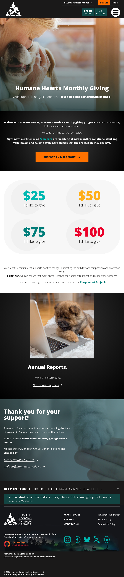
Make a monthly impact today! (92, 304)
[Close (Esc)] (113, 270)
